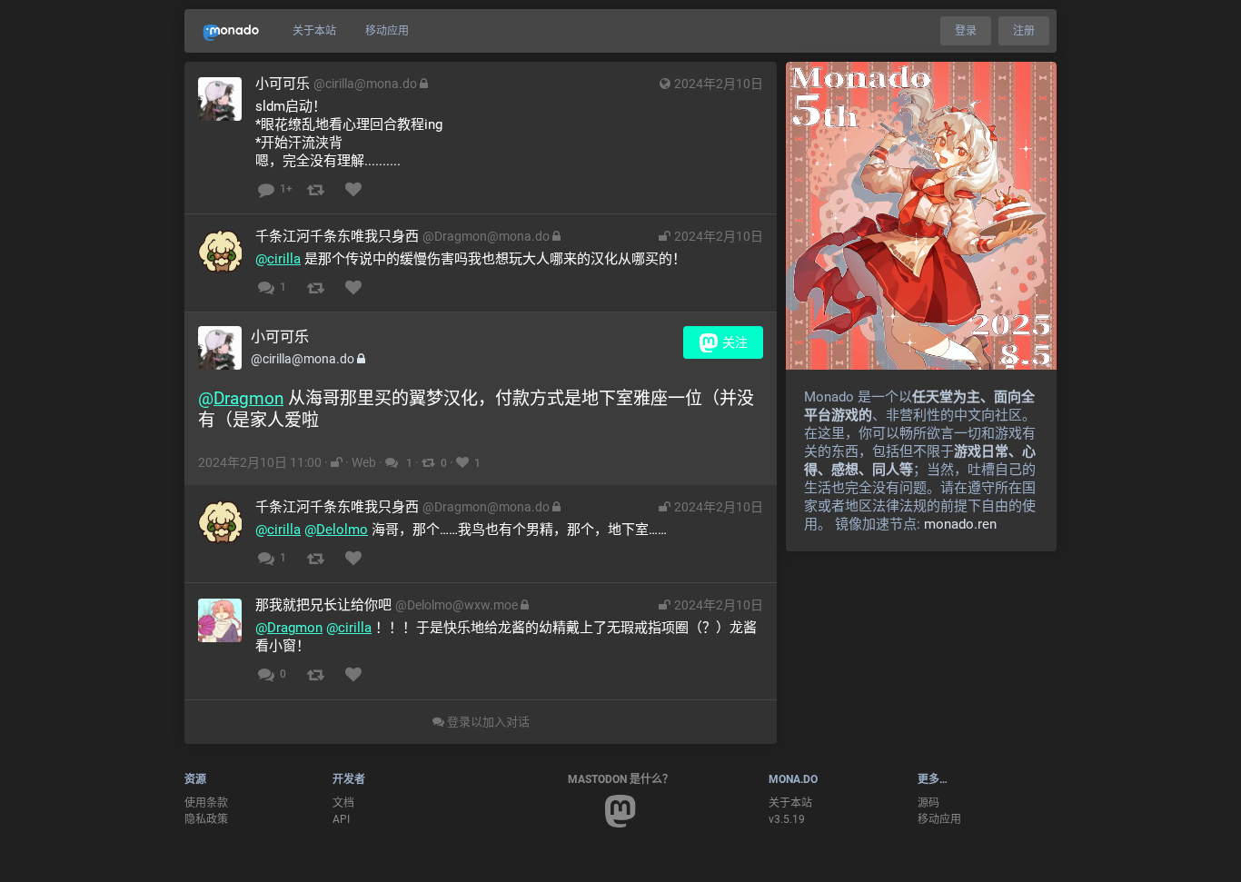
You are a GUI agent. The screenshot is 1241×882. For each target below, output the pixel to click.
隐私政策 (206, 819)
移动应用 (387, 31)
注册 (1024, 31)
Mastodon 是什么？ (620, 779)
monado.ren (960, 524)
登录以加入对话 (487, 721)
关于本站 (314, 31)
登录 (966, 31)
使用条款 (206, 803)
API (341, 819)
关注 (735, 342)
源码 (928, 803)
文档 (343, 803)
